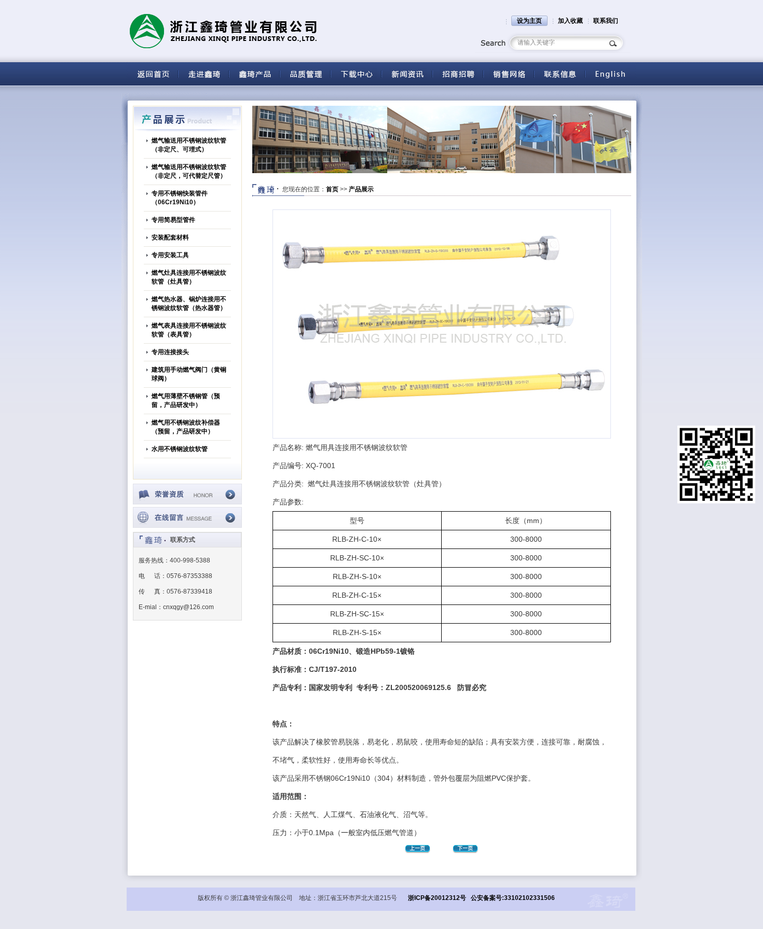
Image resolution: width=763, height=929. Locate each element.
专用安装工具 (170, 255)
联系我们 (605, 20)
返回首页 (152, 74)
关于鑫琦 (203, 74)
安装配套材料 (170, 237)
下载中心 (356, 74)
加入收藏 (570, 20)
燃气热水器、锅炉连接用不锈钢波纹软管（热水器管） (189, 303)
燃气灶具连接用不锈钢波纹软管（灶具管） (189, 277)
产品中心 (254, 74)
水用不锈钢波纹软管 (180, 449)
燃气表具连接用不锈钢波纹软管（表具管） (189, 330)
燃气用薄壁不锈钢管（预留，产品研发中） (186, 400)
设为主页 (529, 20)
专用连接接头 (170, 352)
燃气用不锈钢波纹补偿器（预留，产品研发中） (186, 427)
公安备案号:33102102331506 (513, 898)
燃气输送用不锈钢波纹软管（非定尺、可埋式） (189, 145)
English (610, 74)
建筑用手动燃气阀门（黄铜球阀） (189, 374)
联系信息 (559, 74)
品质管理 (305, 74)
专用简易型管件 (173, 219)
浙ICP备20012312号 (437, 898)
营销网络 (508, 74)
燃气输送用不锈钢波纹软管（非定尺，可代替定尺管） (189, 171)
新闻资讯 (407, 74)
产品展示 (361, 189)
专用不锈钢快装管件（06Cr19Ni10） (180, 198)
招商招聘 (457, 74)
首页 (332, 189)
